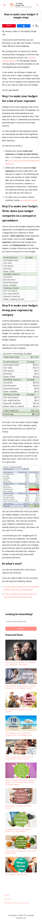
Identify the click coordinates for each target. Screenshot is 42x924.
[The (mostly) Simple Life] (21, 5)
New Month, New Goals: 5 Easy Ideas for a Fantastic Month (20, 687)
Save (10, 25)
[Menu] (4, 5)
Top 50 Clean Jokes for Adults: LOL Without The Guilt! (20, 663)
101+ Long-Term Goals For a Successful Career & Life (19, 758)
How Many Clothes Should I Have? (18, 807)
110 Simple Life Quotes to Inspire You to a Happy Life (18, 734)
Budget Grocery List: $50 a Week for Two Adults (18, 830)
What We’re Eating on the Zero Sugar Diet (20, 852)
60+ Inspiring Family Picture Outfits (18, 711)
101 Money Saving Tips (16, 874)
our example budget (28, 200)
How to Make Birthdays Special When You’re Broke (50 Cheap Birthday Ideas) (20, 782)
